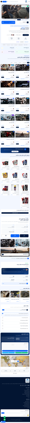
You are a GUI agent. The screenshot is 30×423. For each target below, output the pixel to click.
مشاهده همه (27, 60)
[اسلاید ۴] (3, 5)
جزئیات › (21, 194)
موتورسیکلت (19, 19)
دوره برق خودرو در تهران (26, 404)
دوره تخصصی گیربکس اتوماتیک (26, 405)
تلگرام (8, 352)
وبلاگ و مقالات (27, 400)
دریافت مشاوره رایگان (15, 151)
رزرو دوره (17, 77)
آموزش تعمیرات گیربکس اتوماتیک (25, 394)
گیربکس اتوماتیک (27, 19)
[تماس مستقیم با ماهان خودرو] (5, 417)
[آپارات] (24, 385)
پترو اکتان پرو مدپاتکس (26, 166)
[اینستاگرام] (27, 385)
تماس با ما (28, 407)
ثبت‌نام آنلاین (4, 1)
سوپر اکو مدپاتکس (17, 179)
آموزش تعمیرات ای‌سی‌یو (26, 406)
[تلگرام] (28, 385)
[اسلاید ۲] (4, 5)
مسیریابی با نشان (15, 373)
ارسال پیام (15, 350)
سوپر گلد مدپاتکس (7, 179)
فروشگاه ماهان (27, 395)
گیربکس (11, 62)
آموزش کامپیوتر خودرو (27, 393)
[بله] (22, 385)
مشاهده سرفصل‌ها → (22, 95)
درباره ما (28, 397)
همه (28, 62)
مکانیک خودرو (24, 62)
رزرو (2, 254)
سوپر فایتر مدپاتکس (27, 204)
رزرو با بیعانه (3, 421)
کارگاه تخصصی (14, 19)
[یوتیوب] (25, 385)
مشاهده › (3, 283)
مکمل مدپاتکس (27, 396)
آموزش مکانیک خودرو (27, 391)
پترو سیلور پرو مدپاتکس (16, 166)
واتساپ (21, 352)
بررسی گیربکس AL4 (27, 401)
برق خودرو (20, 62)
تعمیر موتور (23, 19)
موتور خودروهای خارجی (26, 403)
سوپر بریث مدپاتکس (7, 166)
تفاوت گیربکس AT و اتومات (26, 402)
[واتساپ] (20, 385)
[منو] (29, 1)
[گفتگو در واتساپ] (5, 420)
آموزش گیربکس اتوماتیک (26, 392)
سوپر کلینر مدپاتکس (26, 179)
